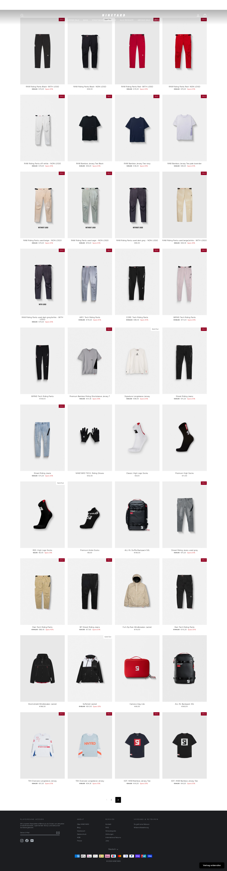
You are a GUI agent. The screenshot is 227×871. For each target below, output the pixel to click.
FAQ (107, 827)
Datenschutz (81, 834)
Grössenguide (110, 831)
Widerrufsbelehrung (141, 827)
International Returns (113, 837)
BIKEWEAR (111, 20)
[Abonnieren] (58, 832)
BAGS (85, 20)
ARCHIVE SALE (144, 20)
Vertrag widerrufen (212, 865)
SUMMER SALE (73, 20)
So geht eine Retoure (141, 824)
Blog (78, 827)
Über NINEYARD (83, 824)
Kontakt (108, 824)
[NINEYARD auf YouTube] (32, 840)
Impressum (81, 831)
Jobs (107, 841)
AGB (78, 837)
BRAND (157, 20)
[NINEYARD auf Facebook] (27, 840)
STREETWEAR (97, 20)
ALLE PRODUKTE (127, 20)
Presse (79, 841)
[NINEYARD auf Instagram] (21, 840)
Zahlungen (109, 834)
